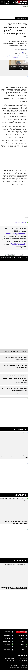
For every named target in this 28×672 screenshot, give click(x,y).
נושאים (22, 647)
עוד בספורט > (20, 429)
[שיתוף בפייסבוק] (15, 56)
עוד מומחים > (20, 560)
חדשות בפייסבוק (6, 647)
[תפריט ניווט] (2, 2)
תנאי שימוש (7, 638)
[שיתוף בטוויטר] (6, 56)
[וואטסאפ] (13, 2)
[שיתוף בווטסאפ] (23, 56)
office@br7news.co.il (15, 667)
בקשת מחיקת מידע (6, 641)
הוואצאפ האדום (20, 632)
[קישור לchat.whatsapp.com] (14, 222)
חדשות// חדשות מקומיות (21, 18)
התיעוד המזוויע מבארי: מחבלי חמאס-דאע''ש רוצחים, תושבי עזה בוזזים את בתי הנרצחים (15, 378)
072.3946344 (14, 665)
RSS (23, 650)
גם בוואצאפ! (7, 632)
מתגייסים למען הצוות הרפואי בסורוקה (16, 357)
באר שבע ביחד (7, 650)
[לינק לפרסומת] (14, 398)
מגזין (22, 644)
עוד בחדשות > (20, 494)
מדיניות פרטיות (7, 635)
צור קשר (22, 641)
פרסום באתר (21, 635)
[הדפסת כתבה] (15, 57)
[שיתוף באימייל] (23, 58)
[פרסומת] (14, 10)
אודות (22, 638)
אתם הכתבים (7, 644)
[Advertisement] (14, 202)
